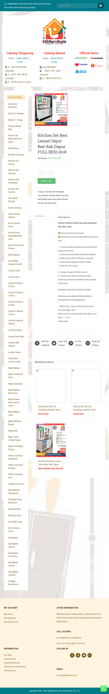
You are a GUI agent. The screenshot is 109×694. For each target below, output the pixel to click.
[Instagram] (78, 655)
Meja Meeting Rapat (14, 423)
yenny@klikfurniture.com (67, 675)
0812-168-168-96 (64, 643)
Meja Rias (13, 431)
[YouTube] (84, 655)
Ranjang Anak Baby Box (14, 501)
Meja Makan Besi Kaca (14, 391)
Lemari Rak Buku (16, 336)
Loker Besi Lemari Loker (14, 360)
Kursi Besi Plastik (13, 200)
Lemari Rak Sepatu (13, 344)
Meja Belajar (14, 368)
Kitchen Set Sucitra (13, 190)
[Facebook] (72, 655)
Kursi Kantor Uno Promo (16, 247)
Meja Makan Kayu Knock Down (14, 402)
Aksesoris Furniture (12, 105)
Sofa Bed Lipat (15, 522)
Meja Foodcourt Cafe (15, 376)
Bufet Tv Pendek (16, 113)
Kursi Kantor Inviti (14, 225)
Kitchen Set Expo (16, 154)
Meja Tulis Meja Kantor (15, 448)
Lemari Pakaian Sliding (15, 322)
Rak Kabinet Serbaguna (14, 492)
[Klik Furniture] (54, 19)
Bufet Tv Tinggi (15, 120)
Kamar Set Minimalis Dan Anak (15, 138)
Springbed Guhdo (13, 564)
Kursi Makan (14, 255)
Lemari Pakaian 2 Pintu (15, 285)
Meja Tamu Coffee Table (14, 438)
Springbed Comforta (13, 555)
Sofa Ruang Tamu (13, 529)
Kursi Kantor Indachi (14, 215)
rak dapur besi (50, 203)
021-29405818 (75, 638)
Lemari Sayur (14, 352)
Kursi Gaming (14, 208)
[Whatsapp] (89, 655)
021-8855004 (62, 638)
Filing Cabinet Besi (14, 128)
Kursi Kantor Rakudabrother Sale (15, 235)
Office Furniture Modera (15, 466)
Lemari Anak (14, 270)
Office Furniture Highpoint (15, 457)
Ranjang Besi (14, 509)
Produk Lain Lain (16, 484)
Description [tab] (39, 216)
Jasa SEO (76, 691)
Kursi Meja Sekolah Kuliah (15, 262)
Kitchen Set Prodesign (55, 192)
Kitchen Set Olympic (13, 172)
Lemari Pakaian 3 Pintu (15, 294)
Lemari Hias (14, 277)
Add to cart (46, 181)
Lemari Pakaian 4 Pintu (15, 303)
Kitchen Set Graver (13, 162)
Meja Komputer (15, 384)
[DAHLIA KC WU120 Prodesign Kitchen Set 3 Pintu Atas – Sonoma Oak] (51, 385)
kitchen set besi (48, 195)
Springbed (13, 537)
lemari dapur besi (49, 199)
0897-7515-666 (78, 643)
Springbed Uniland (13, 573)
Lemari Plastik (15, 330)
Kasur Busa (13, 148)
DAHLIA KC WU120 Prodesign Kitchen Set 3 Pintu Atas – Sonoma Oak (50, 409)
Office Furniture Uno (15, 476)
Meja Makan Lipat (14, 413)
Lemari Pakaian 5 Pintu (15, 313)
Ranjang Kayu (14, 515)
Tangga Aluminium (13, 583)
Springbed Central (13, 545)
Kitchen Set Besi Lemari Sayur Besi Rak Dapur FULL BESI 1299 (49, 464)
